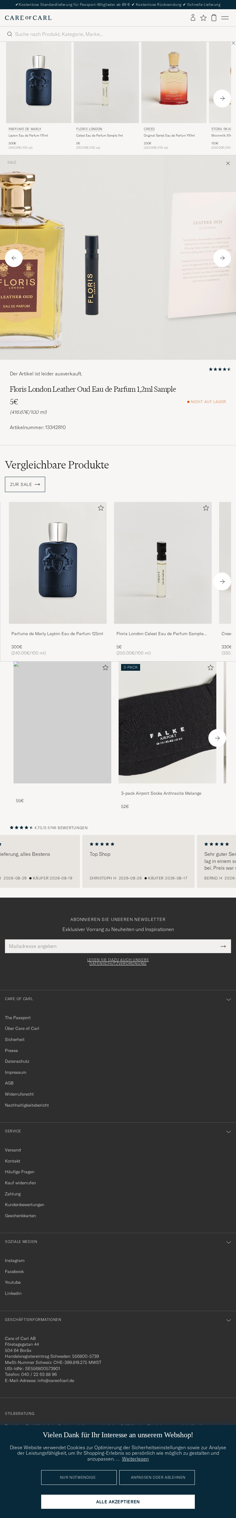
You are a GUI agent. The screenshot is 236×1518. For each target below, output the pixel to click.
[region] (118, 861)
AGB (9, 1083)
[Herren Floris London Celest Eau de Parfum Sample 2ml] (106, 82)
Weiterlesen (135, 1459)
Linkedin (13, 1293)
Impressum (15, 1072)
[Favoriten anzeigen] (203, 18)
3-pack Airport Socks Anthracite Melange (161, 793)
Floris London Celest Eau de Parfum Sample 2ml (159, 634)
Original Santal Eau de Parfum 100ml (169, 136)
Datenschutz (17, 1061)
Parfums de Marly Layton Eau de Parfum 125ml (57, 633)
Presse (11, 1050)
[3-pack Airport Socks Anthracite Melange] (167, 787)
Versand (13, 1150)
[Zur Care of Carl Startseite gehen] (28, 17)
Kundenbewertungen (24, 1204)
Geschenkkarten (20, 1215)
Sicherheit (15, 1039)
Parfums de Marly (25, 129)
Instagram (15, 1260)
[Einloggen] (193, 17)
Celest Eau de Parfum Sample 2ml (99, 136)
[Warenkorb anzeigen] (214, 18)
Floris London (89, 129)
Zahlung (13, 1194)
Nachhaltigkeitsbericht (27, 1105)
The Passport (18, 1017)
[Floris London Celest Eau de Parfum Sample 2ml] (163, 627)
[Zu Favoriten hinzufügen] (99, 509)
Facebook (14, 1271)
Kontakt (12, 1161)
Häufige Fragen (19, 1171)
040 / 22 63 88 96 (39, 1374)
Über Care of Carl (22, 1028)
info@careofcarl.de (55, 1380)
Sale (11, 162)
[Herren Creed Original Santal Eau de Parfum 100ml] (173, 82)
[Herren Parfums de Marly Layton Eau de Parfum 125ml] (38, 82)
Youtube (13, 1282)
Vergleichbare (57, 464)
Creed (149, 129)
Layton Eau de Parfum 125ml (28, 136)
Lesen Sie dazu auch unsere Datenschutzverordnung (118, 961)
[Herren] (62, 722)
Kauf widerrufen (20, 1183)
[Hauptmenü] (225, 18)
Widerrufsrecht (19, 1094)
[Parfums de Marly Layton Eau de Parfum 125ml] (58, 627)
